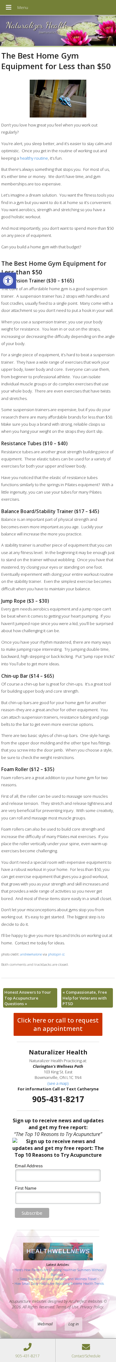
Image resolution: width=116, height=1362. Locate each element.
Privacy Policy (91, 1307)
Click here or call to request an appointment (58, 1024)
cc (63, 954)
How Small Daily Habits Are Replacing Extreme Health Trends (59, 1283)
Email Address (29, 1165)
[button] (8, 281)
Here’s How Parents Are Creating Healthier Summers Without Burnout (59, 1272)
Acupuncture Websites (28, 1301)
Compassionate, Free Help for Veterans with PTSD (84, 997)
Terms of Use (67, 1307)
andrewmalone (31, 954)
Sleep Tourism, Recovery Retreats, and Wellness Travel (58, 1279)
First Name (26, 1188)
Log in (73, 1324)
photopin (54, 954)
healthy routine (34, 158)
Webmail (45, 1324)
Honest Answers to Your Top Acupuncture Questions (27, 997)
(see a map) (58, 1083)
